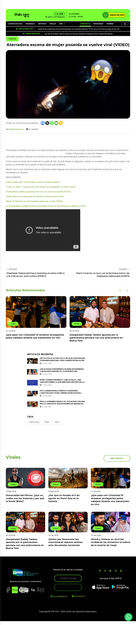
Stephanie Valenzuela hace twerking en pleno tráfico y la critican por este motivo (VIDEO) (36, 274)
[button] (120, 290)
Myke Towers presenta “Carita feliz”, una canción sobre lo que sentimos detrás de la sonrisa (62, 382)
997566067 (80, 596)
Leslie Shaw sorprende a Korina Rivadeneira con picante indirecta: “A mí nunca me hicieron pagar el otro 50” (62, 371)
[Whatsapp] (52, 123)
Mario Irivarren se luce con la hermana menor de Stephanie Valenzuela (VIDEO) (102, 274)
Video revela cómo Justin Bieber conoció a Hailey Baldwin (33, 182)
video (57, 422)
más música (116, 458)
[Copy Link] (61, 123)
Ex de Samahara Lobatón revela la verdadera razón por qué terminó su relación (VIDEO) (46, 206)
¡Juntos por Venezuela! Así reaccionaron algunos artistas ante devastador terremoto (65, 542)
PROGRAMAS (98, 24)
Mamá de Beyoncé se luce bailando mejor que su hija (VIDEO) (34, 201)
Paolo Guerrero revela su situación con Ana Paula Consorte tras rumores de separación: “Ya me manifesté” (62, 403)
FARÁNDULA (30, 24)
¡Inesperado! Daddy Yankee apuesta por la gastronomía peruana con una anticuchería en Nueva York (96, 338)
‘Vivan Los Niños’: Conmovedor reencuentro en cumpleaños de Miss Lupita (40, 187)
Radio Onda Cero (16, 129)
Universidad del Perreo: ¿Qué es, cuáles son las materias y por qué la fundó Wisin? (25, 498)
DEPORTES (42, 24)
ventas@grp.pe (60, 596)
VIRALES (53, 24)
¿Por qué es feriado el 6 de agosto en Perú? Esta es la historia (64, 498)
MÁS (61, 24)
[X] (47, 123)
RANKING (110, 24)
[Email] (56, 123)
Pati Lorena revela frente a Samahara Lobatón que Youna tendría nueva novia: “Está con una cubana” (60, 393)
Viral (47, 422)
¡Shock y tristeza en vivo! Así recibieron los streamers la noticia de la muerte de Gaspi (110, 542)
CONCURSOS (85, 24)
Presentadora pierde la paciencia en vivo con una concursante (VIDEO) (38, 191)
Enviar (68, 587)
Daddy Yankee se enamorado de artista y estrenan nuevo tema (35, 196)
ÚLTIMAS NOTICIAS (15, 24)
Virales (12, 39)
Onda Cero (34, 422)
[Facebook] (43, 123)
